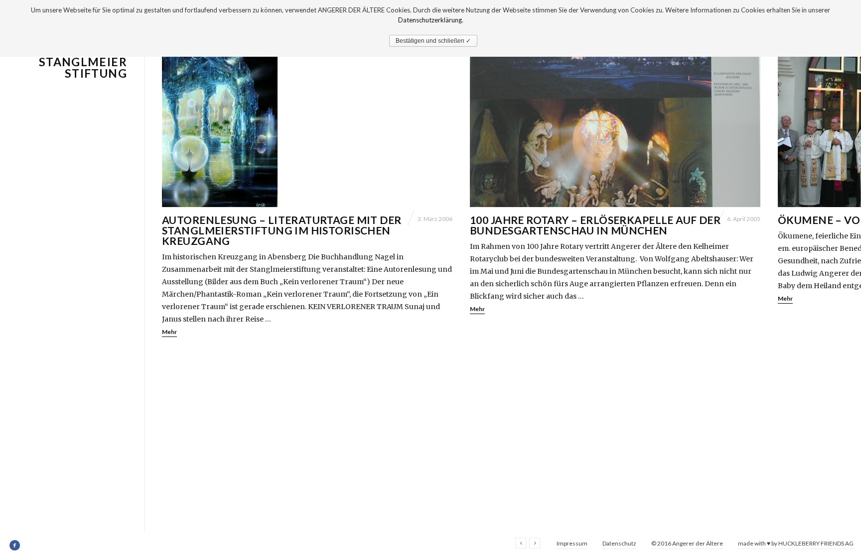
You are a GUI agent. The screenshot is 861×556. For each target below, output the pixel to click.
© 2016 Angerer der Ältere (687, 543)
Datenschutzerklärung (430, 20)
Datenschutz (619, 543)
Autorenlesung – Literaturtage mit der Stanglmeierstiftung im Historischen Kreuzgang (282, 230)
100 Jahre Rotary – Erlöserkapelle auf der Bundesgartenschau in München (595, 225)
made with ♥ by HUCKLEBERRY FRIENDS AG (796, 543)
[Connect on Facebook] (15, 546)
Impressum (572, 543)
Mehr (169, 331)
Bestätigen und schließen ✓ (433, 40)
